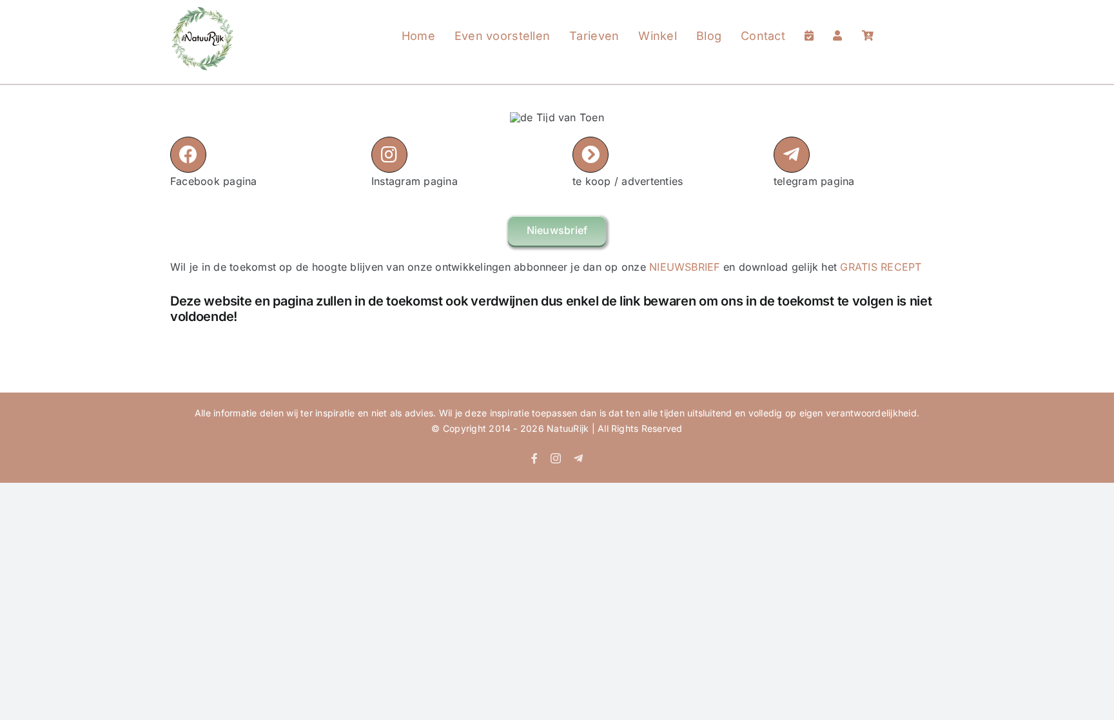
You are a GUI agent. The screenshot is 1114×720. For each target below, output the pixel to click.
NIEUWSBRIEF (684, 266)
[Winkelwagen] (868, 23)
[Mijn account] (837, 23)
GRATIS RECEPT (880, 266)
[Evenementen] (809, 23)
